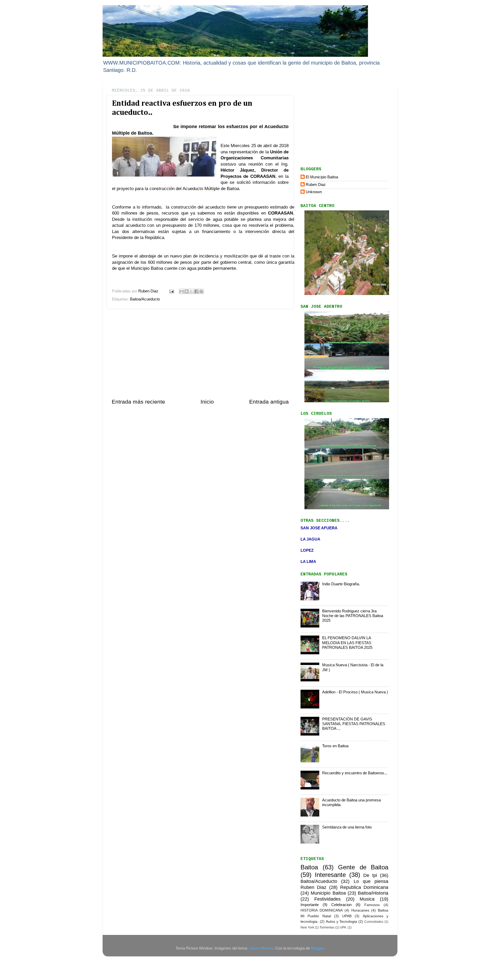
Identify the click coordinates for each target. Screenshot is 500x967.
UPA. (343, 927)
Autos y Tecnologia (341, 922)
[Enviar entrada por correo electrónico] (171, 291)
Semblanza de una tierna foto (347, 827)
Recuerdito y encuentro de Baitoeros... (354, 773)
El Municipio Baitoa (322, 177)
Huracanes (360, 910)
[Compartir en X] (191, 291)
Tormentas (327, 927)
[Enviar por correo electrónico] (181, 291)
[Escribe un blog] (186, 291)
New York (307, 927)
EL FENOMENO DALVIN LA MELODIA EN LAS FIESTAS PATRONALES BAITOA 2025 (347, 643)
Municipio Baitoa (328, 893)
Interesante (330, 874)
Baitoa (309, 867)
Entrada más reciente (138, 402)
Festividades (327, 899)
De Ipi (370, 875)
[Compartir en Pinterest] (201, 291)
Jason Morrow (261, 948)
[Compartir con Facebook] (196, 291)
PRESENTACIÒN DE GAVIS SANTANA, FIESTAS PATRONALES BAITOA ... (353, 724)
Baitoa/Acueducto (145, 299)
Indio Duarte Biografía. (341, 584)
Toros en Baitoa (335, 746)
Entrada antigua (269, 402)
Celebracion (341, 904)
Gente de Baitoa (363, 867)
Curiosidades (373, 922)
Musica (367, 899)
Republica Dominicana (364, 887)
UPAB (347, 916)
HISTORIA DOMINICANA (322, 910)
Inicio (207, 402)
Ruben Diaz (316, 184)
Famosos (372, 905)
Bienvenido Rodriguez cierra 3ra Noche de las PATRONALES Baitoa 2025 (352, 616)
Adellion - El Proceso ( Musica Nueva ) (355, 692)
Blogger (317, 948)
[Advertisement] (200, 353)
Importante (310, 904)
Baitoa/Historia (373, 893)
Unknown (314, 192)
